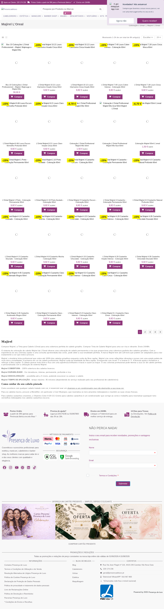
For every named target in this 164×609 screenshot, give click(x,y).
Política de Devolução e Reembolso (18, 594)
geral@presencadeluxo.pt (113, 573)
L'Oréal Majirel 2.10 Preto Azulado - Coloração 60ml (49, 201)
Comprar (18, 97)
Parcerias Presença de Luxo (15, 598)
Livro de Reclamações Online (16, 590)
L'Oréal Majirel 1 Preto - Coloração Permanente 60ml (16, 201)
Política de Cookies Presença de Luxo (19, 577)
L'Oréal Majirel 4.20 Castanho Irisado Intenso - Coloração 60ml (114, 258)
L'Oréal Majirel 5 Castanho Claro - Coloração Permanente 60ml (49, 314)
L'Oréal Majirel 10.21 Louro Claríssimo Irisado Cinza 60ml (49, 86)
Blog (74, 565)
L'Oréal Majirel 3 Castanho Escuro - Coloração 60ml (82, 201)
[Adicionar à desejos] (28, 46)
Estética (75, 577)
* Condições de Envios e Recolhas (18, 602)
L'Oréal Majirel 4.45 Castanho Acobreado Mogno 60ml (16, 314)
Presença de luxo (155, 592)
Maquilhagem (77, 581)
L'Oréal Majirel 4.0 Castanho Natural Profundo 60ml (147, 201)
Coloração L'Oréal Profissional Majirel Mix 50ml (82, 144)
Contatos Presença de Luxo (15, 565)
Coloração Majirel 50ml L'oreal (147, 143)
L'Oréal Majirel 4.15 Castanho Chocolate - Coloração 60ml (82, 258)
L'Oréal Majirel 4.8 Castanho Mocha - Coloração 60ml (49, 258)
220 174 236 (108, 569)
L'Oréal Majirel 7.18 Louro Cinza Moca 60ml (147, 86)
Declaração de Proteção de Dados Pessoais (22, 581)
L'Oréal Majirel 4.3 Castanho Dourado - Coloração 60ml (16, 258)
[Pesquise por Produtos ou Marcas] (100, 9)
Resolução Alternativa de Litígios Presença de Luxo (25, 573)
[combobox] (72, 9)
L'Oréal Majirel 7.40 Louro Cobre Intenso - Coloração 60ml (114, 86)
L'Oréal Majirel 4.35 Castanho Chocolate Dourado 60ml (147, 258)
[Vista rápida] (28, 51)
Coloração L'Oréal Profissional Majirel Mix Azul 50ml (114, 144)
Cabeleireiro (77, 569)
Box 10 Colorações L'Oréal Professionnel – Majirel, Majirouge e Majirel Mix (16, 87)
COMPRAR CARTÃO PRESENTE (82, 544)
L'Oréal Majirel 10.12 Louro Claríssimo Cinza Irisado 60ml (82, 86)
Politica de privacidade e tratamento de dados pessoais (26, 585)
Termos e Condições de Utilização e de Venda (23, 569)
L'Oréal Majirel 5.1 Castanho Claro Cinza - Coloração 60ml (115, 314)
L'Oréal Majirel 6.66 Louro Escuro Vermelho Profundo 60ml (16, 144)
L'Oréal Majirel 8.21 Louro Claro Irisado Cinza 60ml (49, 144)
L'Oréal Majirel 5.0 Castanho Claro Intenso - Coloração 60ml (82, 314)
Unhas (75, 573)
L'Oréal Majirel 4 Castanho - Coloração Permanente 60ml (114, 201)
